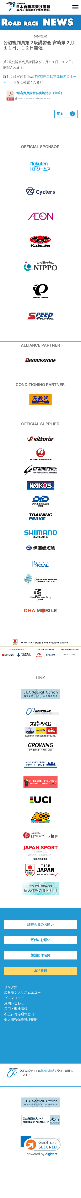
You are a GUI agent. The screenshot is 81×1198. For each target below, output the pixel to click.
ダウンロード (14, 998)
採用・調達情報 (15, 1008)
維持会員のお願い (40, 924)
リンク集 (10, 987)
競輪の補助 (47, 1070)
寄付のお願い (40, 940)
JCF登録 (40, 971)
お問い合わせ (14, 1003)
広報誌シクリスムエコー (22, 992)
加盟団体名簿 (40, 955)
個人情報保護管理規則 (20, 1019)
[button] (40, 1146)
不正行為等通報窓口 (19, 1014)
